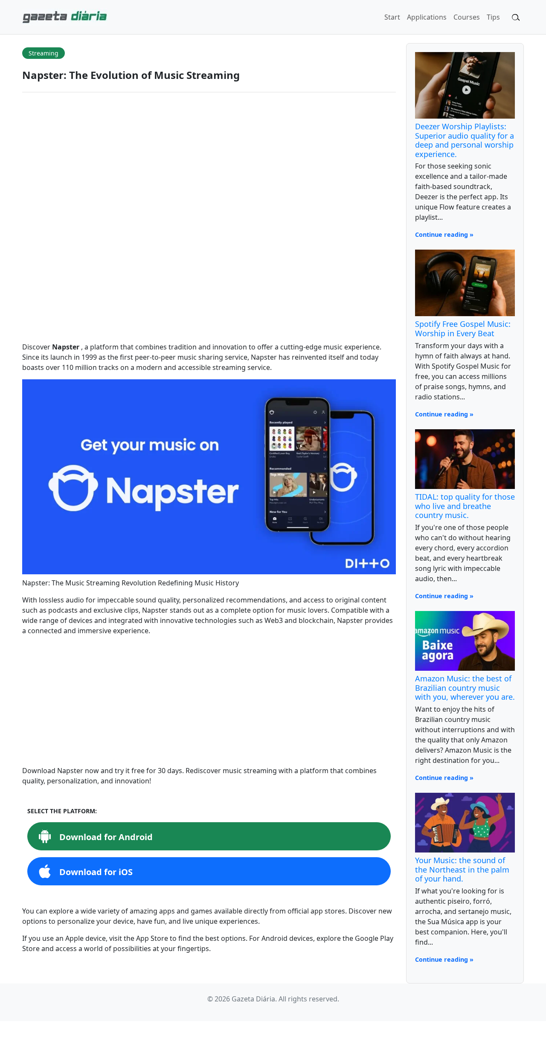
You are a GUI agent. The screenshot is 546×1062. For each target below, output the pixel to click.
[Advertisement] (209, 702)
